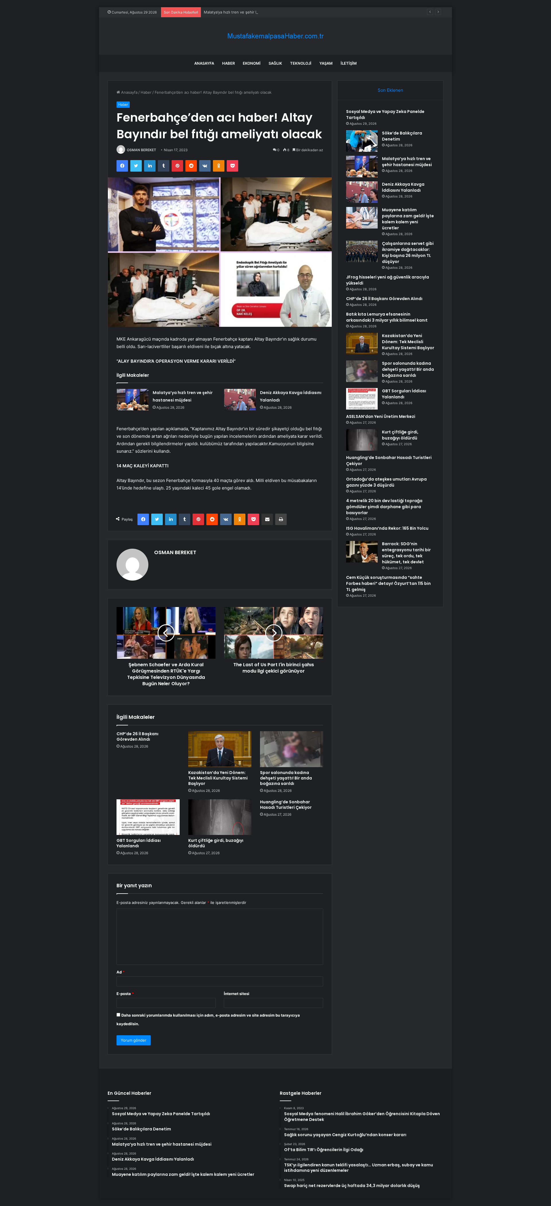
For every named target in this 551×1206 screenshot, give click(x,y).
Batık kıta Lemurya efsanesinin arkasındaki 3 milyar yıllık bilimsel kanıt (387, 317)
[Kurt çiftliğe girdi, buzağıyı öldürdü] (219, 817)
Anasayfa (204, 63)
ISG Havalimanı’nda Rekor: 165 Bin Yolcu (387, 528)
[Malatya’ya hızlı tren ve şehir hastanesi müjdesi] (132, 399)
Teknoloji (300, 63)
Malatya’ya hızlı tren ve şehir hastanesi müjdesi (246, 12)
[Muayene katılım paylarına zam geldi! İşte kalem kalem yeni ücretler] (362, 217)
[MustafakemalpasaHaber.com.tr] (275, 36)
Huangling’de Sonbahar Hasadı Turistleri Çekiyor (286, 804)
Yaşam (326, 63)
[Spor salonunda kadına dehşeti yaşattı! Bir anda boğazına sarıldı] (291, 749)
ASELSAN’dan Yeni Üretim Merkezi (380, 416)
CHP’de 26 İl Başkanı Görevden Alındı (137, 736)
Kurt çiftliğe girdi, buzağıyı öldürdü (215, 843)
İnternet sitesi (236, 993)
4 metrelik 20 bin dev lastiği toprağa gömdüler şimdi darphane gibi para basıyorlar (384, 507)
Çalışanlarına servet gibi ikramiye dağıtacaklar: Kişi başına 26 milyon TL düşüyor (408, 252)
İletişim (349, 63)
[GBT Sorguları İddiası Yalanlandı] (148, 817)
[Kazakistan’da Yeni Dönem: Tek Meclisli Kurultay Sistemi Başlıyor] (219, 749)
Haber (228, 63)
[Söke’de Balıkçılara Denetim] (362, 141)
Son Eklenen (390, 90)
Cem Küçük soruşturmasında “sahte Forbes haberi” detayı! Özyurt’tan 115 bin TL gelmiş (388, 583)
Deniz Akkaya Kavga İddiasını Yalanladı (403, 187)
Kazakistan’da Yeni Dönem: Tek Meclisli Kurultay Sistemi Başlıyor (218, 778)
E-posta (125, 993)
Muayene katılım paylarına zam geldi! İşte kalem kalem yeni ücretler (408, 219)
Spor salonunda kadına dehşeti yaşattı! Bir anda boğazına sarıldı (286, 778)
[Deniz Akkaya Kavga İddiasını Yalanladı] (240, 399)
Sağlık (275, 63)
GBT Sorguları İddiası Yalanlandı (139, 843)
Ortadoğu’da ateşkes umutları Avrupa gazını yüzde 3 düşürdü (386, 482)
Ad (121, 972)
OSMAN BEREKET (141, 150)
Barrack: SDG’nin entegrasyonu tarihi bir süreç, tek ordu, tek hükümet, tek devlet (406, 553)
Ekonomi (252, 63)
